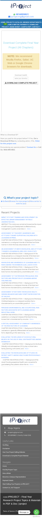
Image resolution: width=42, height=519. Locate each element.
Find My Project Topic (10, 470)
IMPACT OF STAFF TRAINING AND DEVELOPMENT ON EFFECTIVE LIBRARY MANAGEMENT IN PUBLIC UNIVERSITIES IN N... (19, 219)
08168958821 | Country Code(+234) (19, 435)
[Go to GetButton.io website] (36, 516)
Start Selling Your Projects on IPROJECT (16, 484)
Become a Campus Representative (14, 477)
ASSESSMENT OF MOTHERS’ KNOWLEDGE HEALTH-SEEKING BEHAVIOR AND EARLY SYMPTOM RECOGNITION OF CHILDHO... (20, 294)
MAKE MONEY (15, 27)
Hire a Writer (7, 473)
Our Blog (5, 445)
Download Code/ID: (21, 75)
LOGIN (29, 29)
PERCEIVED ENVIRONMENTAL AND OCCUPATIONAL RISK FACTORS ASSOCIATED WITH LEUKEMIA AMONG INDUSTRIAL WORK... (20, 310)
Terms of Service (9, 511)
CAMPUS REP (26, 27)
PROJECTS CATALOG (14, 22)
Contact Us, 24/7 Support (11, 487)
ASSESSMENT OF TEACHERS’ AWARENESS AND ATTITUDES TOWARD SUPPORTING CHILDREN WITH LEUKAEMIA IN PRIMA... (19, 235)
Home (5, 466)
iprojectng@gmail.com (15, 432)
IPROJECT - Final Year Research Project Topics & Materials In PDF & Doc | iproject (21, 500)
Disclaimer (6, 448)
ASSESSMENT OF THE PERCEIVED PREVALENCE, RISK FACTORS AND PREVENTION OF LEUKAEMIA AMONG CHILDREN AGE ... (19, 278)
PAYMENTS (24, 24)
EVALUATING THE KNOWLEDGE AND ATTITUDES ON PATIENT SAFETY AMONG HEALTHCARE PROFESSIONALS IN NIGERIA (20, 355)
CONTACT (36, 27)
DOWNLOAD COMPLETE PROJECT (22, 83)
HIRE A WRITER (13, 24)
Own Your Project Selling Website (14, 452)
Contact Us (31, 147)
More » (29, 229)
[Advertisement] (21, 106)
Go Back (5, 201)
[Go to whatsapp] (36, 512)
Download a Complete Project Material (15, 456)
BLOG (24, 29)
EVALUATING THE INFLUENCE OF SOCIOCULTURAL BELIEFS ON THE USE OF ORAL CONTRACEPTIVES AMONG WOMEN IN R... (21, 339)
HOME (3, 22)
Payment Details (8, 480)
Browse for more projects (19, 201)
